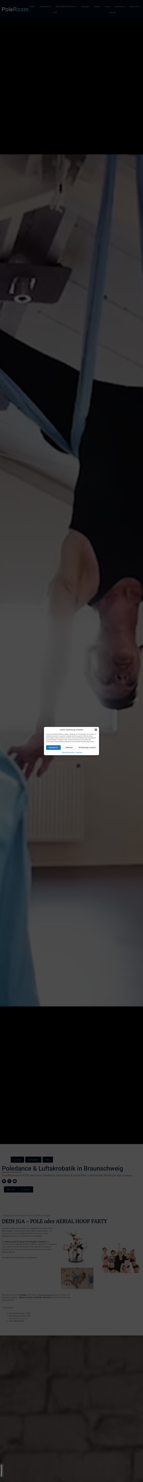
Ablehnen (69, 747)
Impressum (79, 752)
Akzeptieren (53, 747)
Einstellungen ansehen (87, 747)
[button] (96, 730)
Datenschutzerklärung (68, 752)
